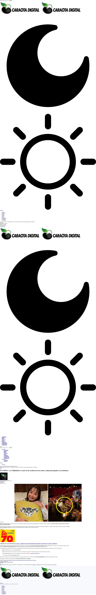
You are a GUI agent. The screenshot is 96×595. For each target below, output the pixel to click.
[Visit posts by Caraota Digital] (4, 479)
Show (3, 467)
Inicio (1, 467)
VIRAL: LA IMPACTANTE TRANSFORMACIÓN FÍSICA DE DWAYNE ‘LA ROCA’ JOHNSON (36, 543)
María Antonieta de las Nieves (15, 560)
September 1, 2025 (16, 555)
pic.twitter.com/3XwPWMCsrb (35, 553)
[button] (2, 226)
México (21, 560)
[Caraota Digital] (41, 582)
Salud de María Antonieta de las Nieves (28, 560)
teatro (35, 560)
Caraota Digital (2, 481)
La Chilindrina (7, 560)
